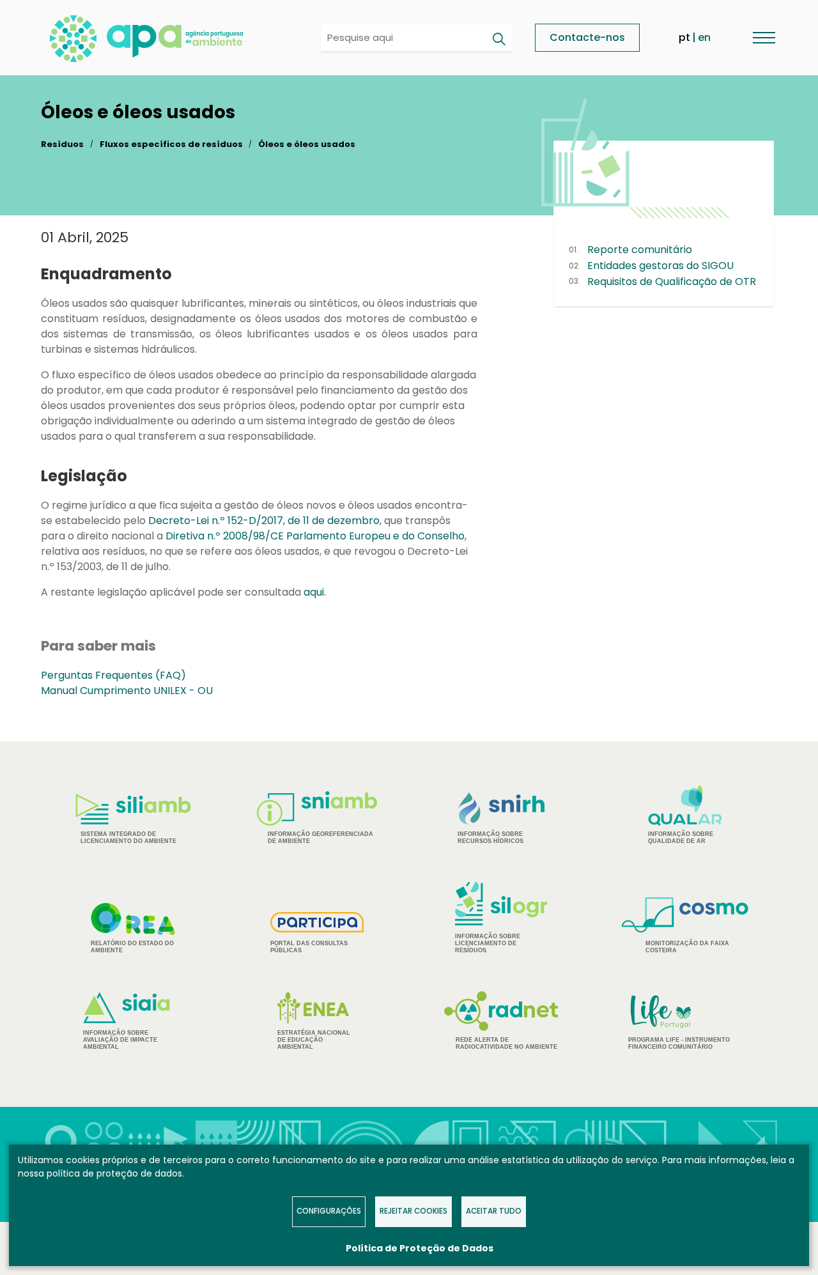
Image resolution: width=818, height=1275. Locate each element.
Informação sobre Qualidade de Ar (680, 837)
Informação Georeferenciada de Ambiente (320, 837)
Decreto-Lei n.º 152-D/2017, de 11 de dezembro (264, 520)
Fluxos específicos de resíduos (171, 144)
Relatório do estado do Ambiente (132, 947)
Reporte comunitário (639, 249)
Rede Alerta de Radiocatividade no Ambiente (506, 1043)
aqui (314, 592)
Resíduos (62, 144)
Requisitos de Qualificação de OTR (671, 281)
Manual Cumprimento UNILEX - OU (127, 690)
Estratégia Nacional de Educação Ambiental (313, 1040)
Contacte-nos (587, 37)
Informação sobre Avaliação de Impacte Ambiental (120, 1040)
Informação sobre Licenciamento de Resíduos (487, 943)
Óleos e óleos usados (306, 144)
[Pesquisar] (498, 39)
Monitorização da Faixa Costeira (687, 947)
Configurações (329, 1211)
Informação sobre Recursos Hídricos (490, 837)
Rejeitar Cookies (413, 1211)
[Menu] (763, 37)
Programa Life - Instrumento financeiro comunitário (679, 1021)
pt (684, 37)
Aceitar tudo (493, 1211)
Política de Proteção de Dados (419, 1248)
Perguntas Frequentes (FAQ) (113, 675)
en (704, 37)
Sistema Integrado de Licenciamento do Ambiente (128, 837)
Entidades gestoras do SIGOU (660, 265)
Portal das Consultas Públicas (309, 947)
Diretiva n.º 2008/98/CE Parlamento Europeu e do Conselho (315, 536)
